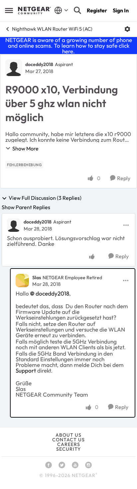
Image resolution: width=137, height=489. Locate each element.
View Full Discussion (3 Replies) (45, 198)
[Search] (77, 10)
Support (26, 370)
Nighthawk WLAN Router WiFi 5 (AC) (52, 29)
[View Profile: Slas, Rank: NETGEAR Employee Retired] (22, 280)
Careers (68, 444)
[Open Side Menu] (9, 10)
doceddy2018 (39, 64)
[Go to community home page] (34, 11)
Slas (36, 277)
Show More (25, 148)
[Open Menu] (127, 29)
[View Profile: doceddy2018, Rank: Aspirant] (13, 67)
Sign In (121, 10)
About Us (68, 435)
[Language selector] (61, 10)
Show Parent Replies (26, 207)
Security (68, 449)
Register (97, 10)
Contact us (68, 440)
